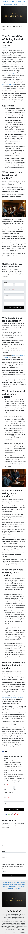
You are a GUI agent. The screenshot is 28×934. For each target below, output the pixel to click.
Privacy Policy (18, 888)
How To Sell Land (12, 1)
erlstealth (6, 47)
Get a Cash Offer (12, 882)
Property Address (9, 289)
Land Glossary (10, 888)
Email (6, 301)
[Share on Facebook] (3, 751)
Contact (22, 4)
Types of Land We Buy (8, 884)
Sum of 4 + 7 (6, 869)
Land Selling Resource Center (10, 886)
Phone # (6, 295)
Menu (4, 29)
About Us (16, 4)
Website (4, 857)
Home (4, 1)
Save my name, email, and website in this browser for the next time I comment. (13, 865)
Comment (5, 827)
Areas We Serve (8, 4)
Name (6, 282)
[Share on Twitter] (6, 751)
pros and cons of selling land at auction (12, 697)
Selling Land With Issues (19, 884)
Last (15, 287)
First (5, 287)
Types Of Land (21, 1)
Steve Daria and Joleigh (8, 84)
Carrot (23, 932)
